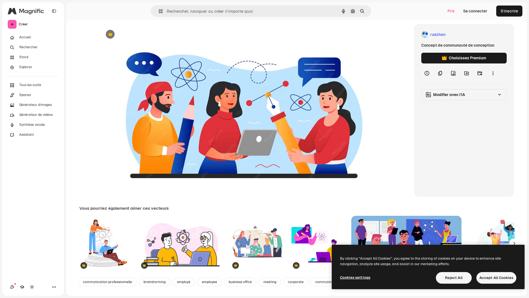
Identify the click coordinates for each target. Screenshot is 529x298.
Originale (136, 34)
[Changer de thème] (32, 287)
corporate (296, 282)
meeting (269, 282)
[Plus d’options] (492, 73)
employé (183, 282)
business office (240, 282)
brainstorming (155, 282)
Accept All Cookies (496, 277)
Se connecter (475, 11)
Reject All (454, 277)
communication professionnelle (107, 282)
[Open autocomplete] (158, 11)
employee (209, 282)
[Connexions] (12, 287)
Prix (451, 11)
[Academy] (22, 287)
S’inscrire (509, 11)
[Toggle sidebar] (54, 11)
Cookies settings (355, 277)
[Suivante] (514, 243)
